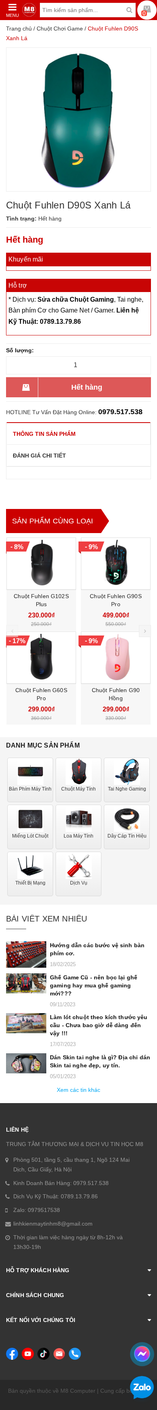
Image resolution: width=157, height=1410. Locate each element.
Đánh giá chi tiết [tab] (39, 455)
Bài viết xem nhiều (46, 918)
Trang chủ (19, 28)
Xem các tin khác (78, 1090)
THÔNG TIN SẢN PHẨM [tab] (44, 434)
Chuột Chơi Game (60, 28)
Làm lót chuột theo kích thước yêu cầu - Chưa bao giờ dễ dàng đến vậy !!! (99, 1025)
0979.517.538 (120, 412)
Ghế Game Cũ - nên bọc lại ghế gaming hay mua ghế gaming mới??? (93, 985)
